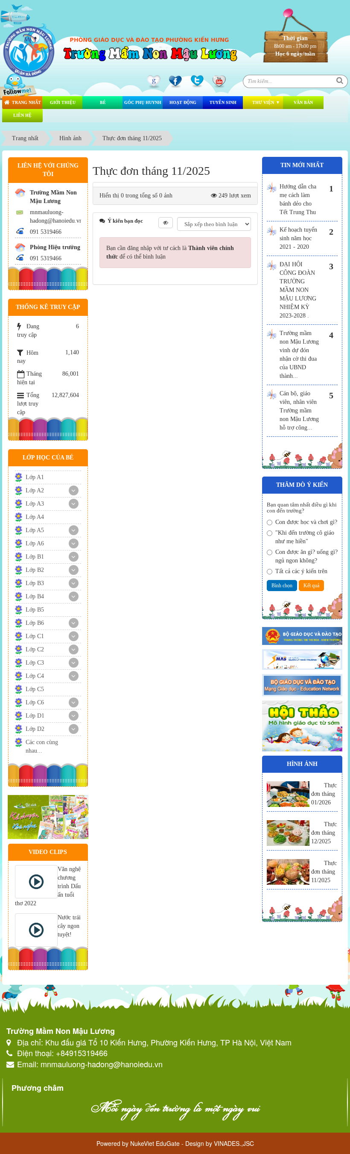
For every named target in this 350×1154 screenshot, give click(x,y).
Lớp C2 (35, 649)
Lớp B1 (35, 556)
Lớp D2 (35, 729)
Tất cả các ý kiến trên (301, 571)
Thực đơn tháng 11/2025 (324, 871)
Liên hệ (22, 115)
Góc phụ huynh (142, 102)
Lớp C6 (35, 702)
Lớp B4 (35, 596)
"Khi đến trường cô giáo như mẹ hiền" (304, 537)
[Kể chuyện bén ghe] (48, 816)
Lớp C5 (35, 689)
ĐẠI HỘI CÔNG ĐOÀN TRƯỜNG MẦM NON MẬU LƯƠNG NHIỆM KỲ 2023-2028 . (298, 290)
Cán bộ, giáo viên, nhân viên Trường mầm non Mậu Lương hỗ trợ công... (299, 410)
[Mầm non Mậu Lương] (29, 50)
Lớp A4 (35, 517)
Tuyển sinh (223, 102)
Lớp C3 (35, 662)
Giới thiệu (63, 102)
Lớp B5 (35, 609)
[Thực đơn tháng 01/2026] (288, 794)
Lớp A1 (35, 477)
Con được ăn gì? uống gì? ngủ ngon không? (306, 556)
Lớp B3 (35, 583)
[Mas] (302, 659)
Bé (103, 102)
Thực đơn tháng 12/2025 (324, 833)
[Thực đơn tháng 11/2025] (288, 872)
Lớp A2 (35, 490)
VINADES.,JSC (234, 1143)
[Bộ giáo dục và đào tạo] (302, 635)
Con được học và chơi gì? (306, 522)
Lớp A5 (35, 530)
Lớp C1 (35, 636)
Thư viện (263, 102)
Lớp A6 (35, 543)
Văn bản (303, 102)
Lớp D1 (35, 715)
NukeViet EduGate (155, 1143)
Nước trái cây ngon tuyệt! (69, 926)
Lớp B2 (35, 570)
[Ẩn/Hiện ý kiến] (165, 222)
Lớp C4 (35, 676)
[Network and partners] (302, 684)
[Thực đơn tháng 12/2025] (288, 833)
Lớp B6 (35, 623)
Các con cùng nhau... (42, 746)
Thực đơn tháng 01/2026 (324, 794)
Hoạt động (182, 102)
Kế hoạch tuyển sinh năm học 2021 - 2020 (298, 238)
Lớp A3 (35, 503)
